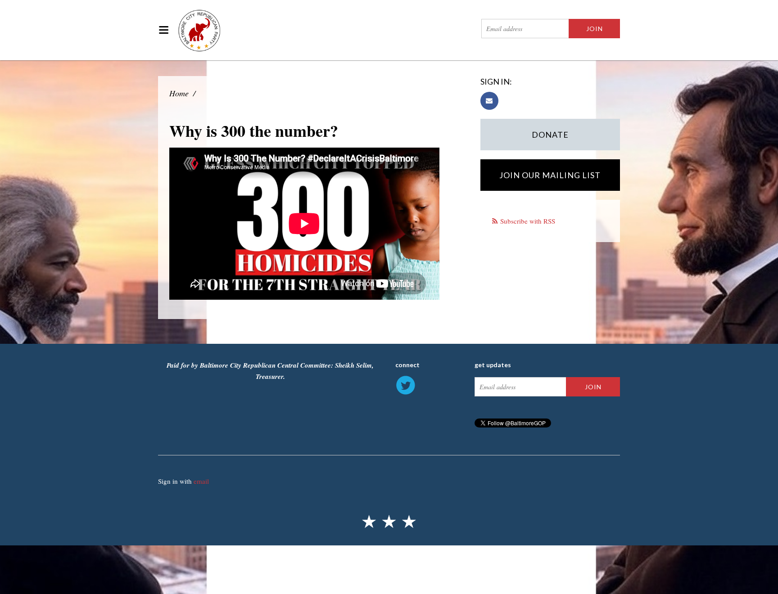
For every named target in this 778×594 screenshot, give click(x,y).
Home (179, 93)
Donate (550, 135)
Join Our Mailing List (550, 175)
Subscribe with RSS (527, 220)
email (201, 481)
